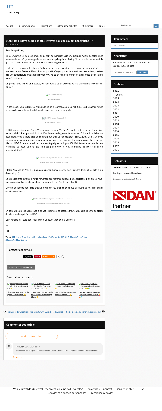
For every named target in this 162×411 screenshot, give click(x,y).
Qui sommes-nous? (27, 26)
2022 (116, 109)
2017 (116, 128)
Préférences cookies (101, 393)
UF (10, 6)
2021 (116, 113)
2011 (116, 150)
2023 (116, 106)
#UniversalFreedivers (21, 237)
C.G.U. (142, 389)
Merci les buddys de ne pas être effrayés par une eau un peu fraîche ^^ (49, 40)
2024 (116, 102)
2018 (116, 124)
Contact (101, 26)
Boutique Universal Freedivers (127, 173)
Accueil (9, 26)
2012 (116, 146)
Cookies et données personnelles (67, 393)
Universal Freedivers (44, 389)
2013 (116, 142)
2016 (116, 131)
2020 (116, 117)
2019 (116, 120)
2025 (116, 98)
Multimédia (87, 26)
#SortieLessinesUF (41, 237)
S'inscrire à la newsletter (21, 267)
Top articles (93, 389)
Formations (46, 26)
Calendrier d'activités (67, 26)
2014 (116, 139)
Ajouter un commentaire (31, 336)
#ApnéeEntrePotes (78, 237)
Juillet (119, 95)
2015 (116, 135)
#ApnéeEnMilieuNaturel (16, 240)
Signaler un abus (125, 389)
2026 (116, 91)
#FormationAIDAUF (59, 237)
